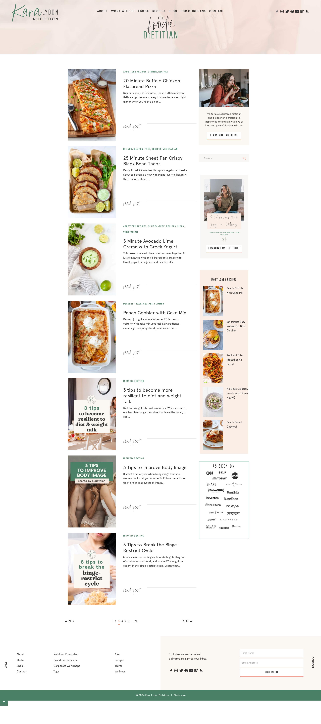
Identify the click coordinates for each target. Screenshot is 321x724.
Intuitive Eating (133, 381)
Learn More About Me (224, 135)
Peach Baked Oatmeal (234, 424)
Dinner (152, 71)
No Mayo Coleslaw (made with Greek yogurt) (237, 393)
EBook (143, 11)
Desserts (129, 303)
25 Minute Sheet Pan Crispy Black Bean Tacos (152, 161)
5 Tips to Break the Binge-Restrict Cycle (151, 547)
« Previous (75, 621)
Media (20, 660)
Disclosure (180, 695)
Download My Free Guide (224, 248)
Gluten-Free (141, 149)
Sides (180, 226)
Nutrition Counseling (66, 654)
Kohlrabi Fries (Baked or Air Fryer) (235, 360)
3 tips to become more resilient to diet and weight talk (152, 395)
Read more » (132, 125)
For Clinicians (193, 11)
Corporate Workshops (67, 665)
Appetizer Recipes (135, 71)
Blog (173, 11)
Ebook (20, 665)
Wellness (120, 671)
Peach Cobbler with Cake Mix (154, 313)
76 (136, 621)
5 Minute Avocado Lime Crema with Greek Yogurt (150, 244)
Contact (216, 11)
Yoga (56, 671)
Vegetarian (170, 149)
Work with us (123, 11)
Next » (184, 621)
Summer (159, 303)
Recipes (158, 11)
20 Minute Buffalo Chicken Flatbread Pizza (151, 83)
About (102, 11)
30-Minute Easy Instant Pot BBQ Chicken (236, 326)
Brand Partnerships (65, 660)
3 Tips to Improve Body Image (155, 467)
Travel (118, 665)
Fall (139, 303)
